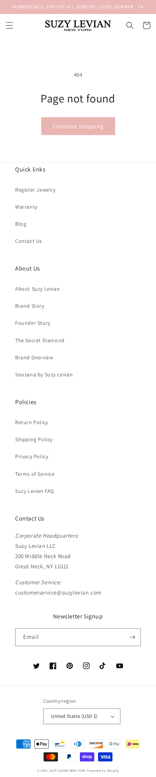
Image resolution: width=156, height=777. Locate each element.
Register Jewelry (35, 189)
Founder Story (32, 322)
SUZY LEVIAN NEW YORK (68, 770)
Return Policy (31, 422)
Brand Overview (34, 357)
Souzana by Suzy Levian (44, 374)
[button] (9, 25)
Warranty (26, 206)
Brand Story (29, 305)
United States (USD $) (74, 716)
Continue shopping (78, 126)
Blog (20, 223)
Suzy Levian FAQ (34, 491)
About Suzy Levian (37, 288)
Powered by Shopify (103, 770)
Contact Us (28, 241)
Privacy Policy (31, 456)
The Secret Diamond (40, 340)
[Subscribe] (132, 637)
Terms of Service (35, 473)
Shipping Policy (34, 439)
